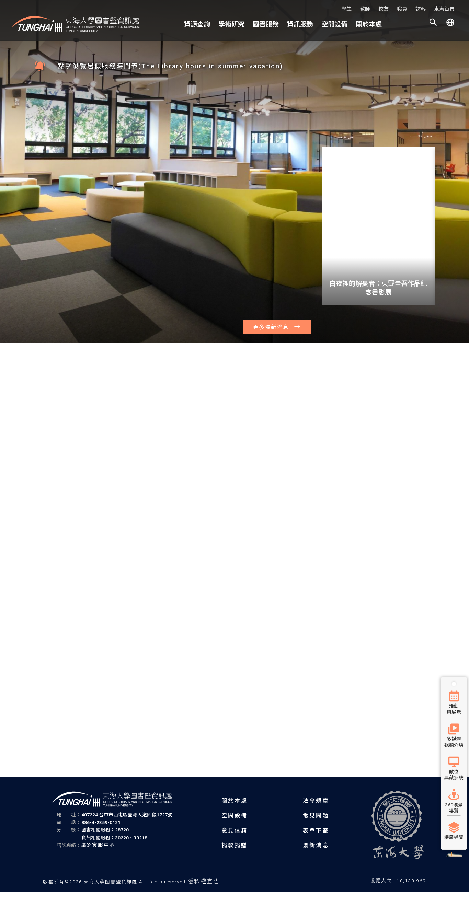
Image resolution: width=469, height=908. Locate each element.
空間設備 (334, 24)
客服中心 (104, 845)
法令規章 (316, 801)
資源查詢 (197, 24)
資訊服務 (300, 24)
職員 (402, 9)
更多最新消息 (271, 327)
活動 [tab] (85, 120)
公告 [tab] (65, 120)
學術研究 (231, 24)
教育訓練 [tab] (144, 120)
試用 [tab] (169, 120)
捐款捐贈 (234, 845)
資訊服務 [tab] (222, 120)
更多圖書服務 (400, 408)
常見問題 (316, 815)
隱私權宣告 (203, 881)
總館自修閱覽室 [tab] (382, 544)
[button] (433, 23)
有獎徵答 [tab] (112, 120)
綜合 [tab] (44, 120)
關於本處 (369, 24)
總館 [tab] (346, 544)
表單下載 (316, 830)
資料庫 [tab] (193, 120)
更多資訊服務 (400, 506)
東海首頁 (444, 9)
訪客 (420, 9)
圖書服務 (266, 24)
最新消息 (316, 845)
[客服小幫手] (454, 862)
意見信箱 (234, 830)
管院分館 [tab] (422, 544)
